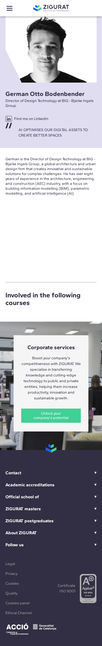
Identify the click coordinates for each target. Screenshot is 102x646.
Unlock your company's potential (51, 415)
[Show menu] (9, 8)
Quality (11, 593)
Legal (10, 564)
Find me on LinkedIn (31, 118)
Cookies (12, 583)
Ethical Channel (18, 613)
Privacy (11, 573)
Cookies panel (17, 603)
